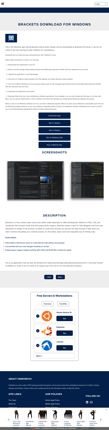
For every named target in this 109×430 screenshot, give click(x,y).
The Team (12, 400)
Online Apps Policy (52, 400)
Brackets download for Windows (54, 24)
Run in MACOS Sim (54, 145)
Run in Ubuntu (54, 123)
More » (39, 356)
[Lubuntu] (47, 345)
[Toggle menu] (2, 3)
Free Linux (47, 304)
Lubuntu (59, 342)
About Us (12, 404)
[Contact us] (91, 402)
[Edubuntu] (47, 330)
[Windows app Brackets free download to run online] (11, 38)
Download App (55, 116)
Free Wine (63, 304)
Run (64, 318)
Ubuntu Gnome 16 (64, 312)
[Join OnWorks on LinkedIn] (87, 402)
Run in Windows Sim (54, 137)
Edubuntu (60, 327)
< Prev (48, 277)
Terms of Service (51, 407)
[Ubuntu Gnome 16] (47, 316)
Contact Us (13, 407)
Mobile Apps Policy (52, 404)
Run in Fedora (54, 130)
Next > (60, 277)
